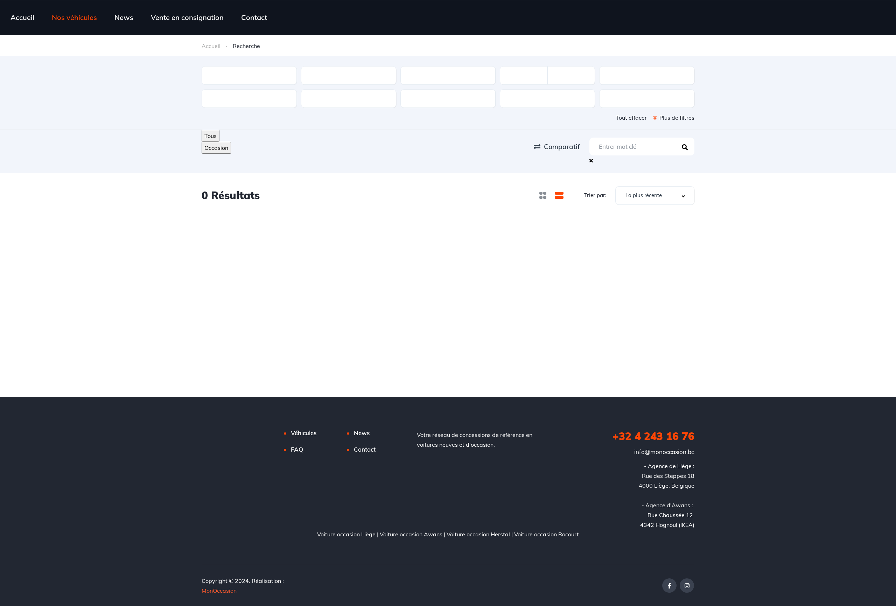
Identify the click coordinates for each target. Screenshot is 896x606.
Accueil (22, 17)
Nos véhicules (74, 17)
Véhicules (303, 433)
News (123, 17)
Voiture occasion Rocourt (546, 534)
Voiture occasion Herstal (478, 534)
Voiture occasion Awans (411, 534)
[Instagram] (687, 585)
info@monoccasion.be (664, 451)
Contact (254, 17)
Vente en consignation (187, 17)
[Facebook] (669, 585)
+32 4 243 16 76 (653, 436)
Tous (210, 135)
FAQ (297, 449)
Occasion (216, 147)
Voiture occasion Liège (346, 534)
